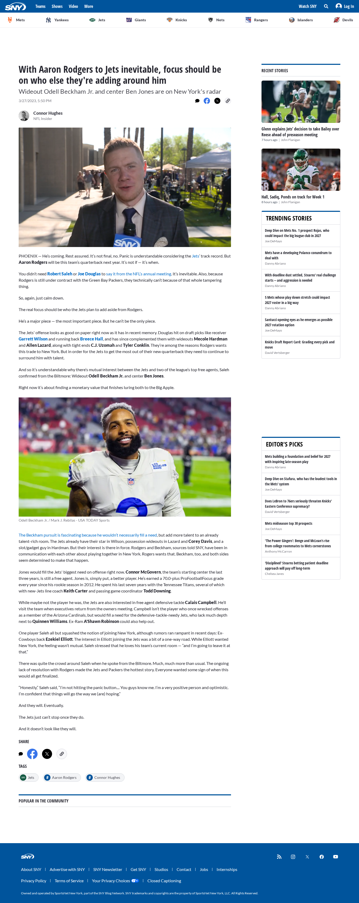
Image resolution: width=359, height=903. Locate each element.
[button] (344, 6)
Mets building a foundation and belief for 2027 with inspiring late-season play (297, 459)
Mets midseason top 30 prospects (288, 523)
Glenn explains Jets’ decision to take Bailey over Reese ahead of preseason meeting (300, 132)
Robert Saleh (59, 273)
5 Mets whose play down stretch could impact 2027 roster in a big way (297, 300)
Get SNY (138, 869)
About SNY (31, 869)
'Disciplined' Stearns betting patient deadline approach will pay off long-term (296, 565)
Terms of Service (69, 880)
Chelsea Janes (274, 574)
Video (73, 6)
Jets (195, 255)
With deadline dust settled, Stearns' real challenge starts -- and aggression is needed (300, 277)
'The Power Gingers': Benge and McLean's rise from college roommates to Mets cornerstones (298, 543)
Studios (161, 869)
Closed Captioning (164, 880)
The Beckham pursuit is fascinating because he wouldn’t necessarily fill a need (88, 534)
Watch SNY (308, 6)
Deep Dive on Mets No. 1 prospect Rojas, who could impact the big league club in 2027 (297, 233)
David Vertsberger (277, 353)
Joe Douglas (89, 273)
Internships (227, 869)
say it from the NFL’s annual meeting (138, 273)
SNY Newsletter (107, 869)
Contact (184, 869)
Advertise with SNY (67, 869)
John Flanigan (290, 140)
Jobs (204, 869)
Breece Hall (91, 338)
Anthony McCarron (278, 551)
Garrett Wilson (33, 338)
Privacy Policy (33, 880)
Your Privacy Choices (111, 880)
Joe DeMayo (273, 241)
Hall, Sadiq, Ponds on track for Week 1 (292, 197)
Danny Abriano (275, 263)
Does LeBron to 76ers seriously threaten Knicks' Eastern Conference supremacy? (298, 503)
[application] (125, 187)
